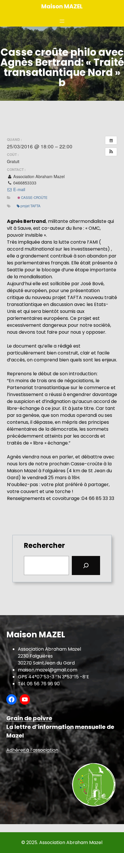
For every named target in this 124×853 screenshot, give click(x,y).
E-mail (18, 189)
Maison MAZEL (62, 6)
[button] (111, 152)
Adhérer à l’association (32, 750)
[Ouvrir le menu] (62, 21)
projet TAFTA (30, 205)
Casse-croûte (34, 197)
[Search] (86, 565)
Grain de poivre (29, 718)
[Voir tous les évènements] (111, 140)
